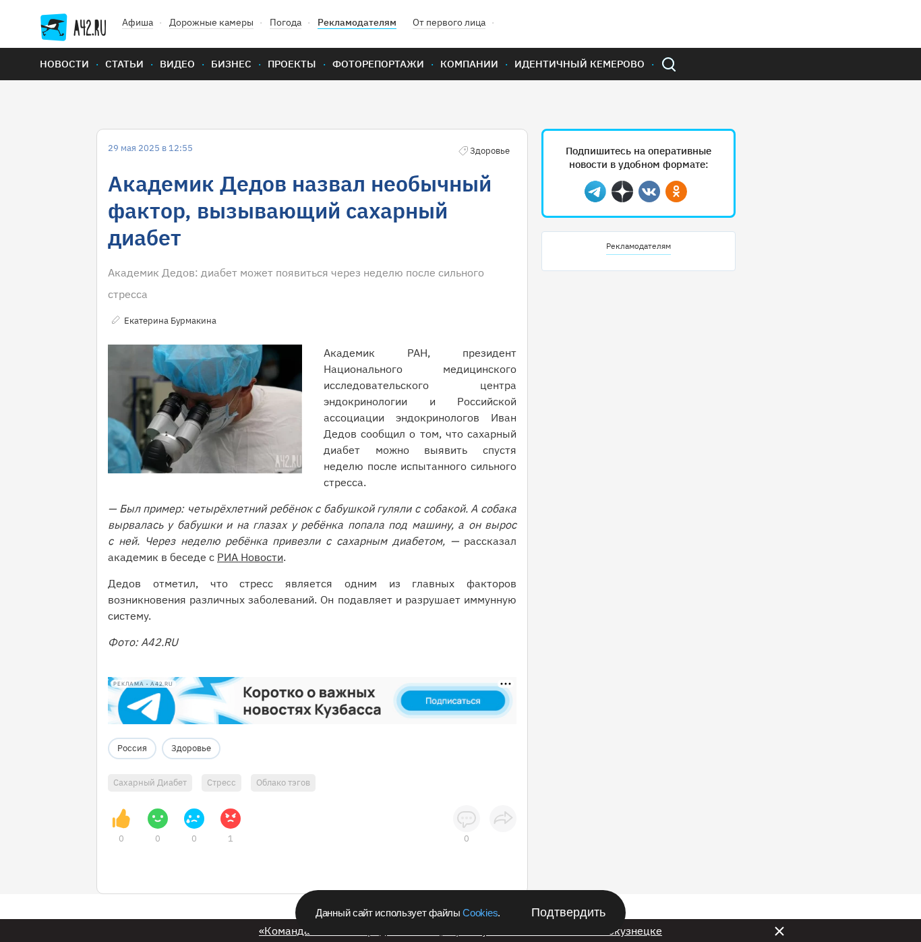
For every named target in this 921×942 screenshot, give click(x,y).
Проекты (292, 63)
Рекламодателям (357, 22)
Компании (469, 63)
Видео (177, 63)
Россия (132, 748)
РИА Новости (250, 557)
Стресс (221, 782)
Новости (64, 63)
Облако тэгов (283, 782)
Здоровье (191, 748)
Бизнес (231, 63)
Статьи (124, 63)
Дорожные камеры (211, 22)
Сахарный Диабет (150, 782)
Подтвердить (568, 912)
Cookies (480, 912)
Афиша (137, 22)
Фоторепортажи (378, 63)
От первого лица (449, 22)
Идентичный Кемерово (579, 63)
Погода (285, 22)
